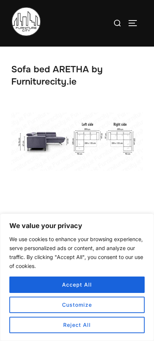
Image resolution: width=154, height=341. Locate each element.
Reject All (77, 325)
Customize (77, 304)
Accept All (77, 284)
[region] (77, 277)
